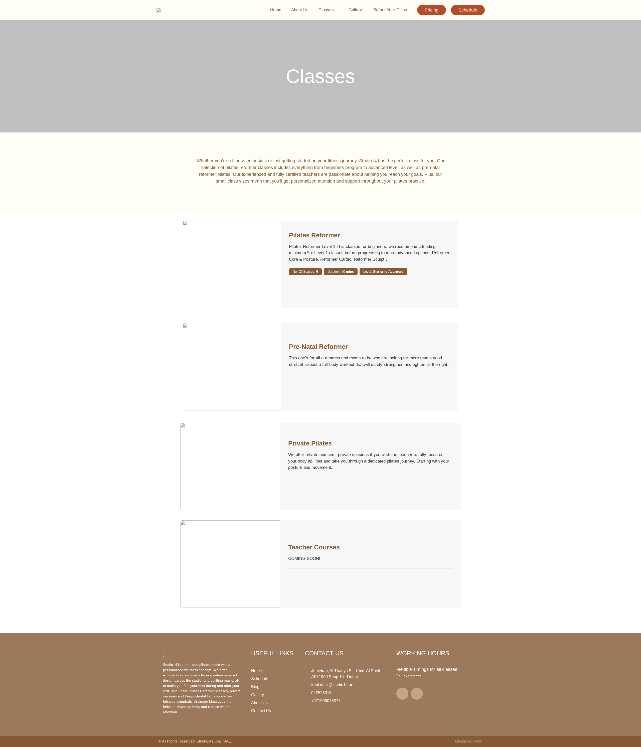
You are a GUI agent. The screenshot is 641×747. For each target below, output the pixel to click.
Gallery (356, 10)
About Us (299, 10)
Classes (326, 10)
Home (275, 10)
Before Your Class (390, 10)
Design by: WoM (469, 741)
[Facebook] (402, 694)
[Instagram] (417, 694)
